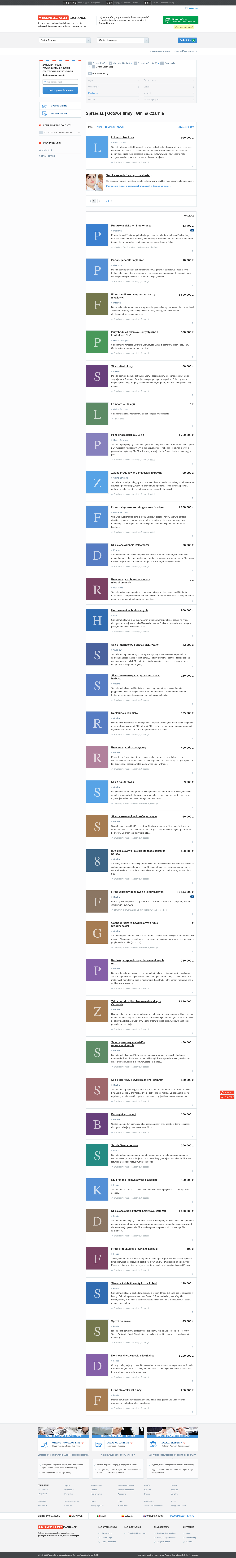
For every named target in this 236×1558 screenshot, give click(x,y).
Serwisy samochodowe (153, 1505)
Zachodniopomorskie (126, 1490)
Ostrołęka (117, 265)
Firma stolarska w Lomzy (126, 1390)
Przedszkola (122, 1505)
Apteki (173, 1501)
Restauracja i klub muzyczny (128, 747)
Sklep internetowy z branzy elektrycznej (135, 644)
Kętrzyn (116, 550)
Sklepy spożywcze (178, 1505)
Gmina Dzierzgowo (121, 340)
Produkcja (93, 93)
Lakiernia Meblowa (122, 137)
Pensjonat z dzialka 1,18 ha (127, 434)
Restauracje (42, 1505)
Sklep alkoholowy (122, 366)
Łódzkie (94, 1490)
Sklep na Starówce (122, 782)
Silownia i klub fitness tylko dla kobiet (134, 1283)
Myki (115, 615)
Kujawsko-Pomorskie (126, 1485)
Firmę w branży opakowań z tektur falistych (137, 891)
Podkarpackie (96, 1494)
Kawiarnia (68, 1505)
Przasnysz (117, 231)
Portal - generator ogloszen (127, 260)
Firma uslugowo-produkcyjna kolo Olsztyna (137, 507)
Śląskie (67, 1485)
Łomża (116, 1150)
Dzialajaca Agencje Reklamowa (130, 545)
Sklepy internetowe (71, 1501)
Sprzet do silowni (121, 1321)
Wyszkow (117, 650)
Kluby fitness (149, 1501)
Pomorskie (68, 1494)
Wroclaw (147, 1490)
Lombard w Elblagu (123, 404)
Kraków (147, 1485)
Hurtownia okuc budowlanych (129, 610)
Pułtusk (116, 371)
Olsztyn (116, 684)
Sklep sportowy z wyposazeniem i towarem (137, 1079)
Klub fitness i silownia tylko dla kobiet (134, 1179)
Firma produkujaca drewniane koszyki (134, 1248)
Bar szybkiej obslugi (123, 1114)
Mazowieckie (43, 1490)
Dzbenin (117, 303)
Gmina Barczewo (120, 409)
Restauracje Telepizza (124, 713)
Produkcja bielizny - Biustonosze (131, 225)
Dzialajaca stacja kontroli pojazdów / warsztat (138, 1211)
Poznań (147, 1494)
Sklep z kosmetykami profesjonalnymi (134, 816)
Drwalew (174, 1494)
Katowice (174, 1490)
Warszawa (122, 1494)
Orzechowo (118, 588)
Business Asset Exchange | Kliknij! (62, 17)
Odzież (120, 1501)
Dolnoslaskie (69, 1490)
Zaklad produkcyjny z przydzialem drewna (136, 472)
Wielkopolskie (96, 1485)
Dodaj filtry (187, 40)
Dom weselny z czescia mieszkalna (132, 1355)
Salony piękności (97, 1505)
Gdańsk (174, 1485)
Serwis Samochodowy (124, 1145)
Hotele (93, 1501)
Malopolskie (42, 1494)
